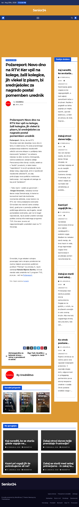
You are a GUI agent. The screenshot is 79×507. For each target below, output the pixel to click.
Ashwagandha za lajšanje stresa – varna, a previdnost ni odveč (16, 356)
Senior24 (39, 10)
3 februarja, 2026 (52, 447)
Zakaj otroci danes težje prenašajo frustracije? (57, 442)
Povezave (74, 503)
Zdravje (75, 494)
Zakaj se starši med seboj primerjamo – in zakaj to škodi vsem (58, 466)
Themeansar (6, 499)
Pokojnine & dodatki (64, 494)
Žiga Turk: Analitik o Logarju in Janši (35, 354)
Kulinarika (49, 498)
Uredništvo (20, 102)
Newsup (31, 497)
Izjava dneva (52, 494)
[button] (72, 18)
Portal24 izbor (11, 60)
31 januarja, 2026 (14, 469)
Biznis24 (60, 503)
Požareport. (27, 275)
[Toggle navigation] (37, 17)
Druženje (65, 498)
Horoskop (45, 503)
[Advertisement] (39, 35)
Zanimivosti (73, 498)
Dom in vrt (57, 498)
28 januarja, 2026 (52, 469)
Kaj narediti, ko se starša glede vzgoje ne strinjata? (19, 443)
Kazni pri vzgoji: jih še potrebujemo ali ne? (17, 465)
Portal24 (26, 281)
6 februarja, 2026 (14, 447)
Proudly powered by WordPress (12, 497)
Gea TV (66, 503)
